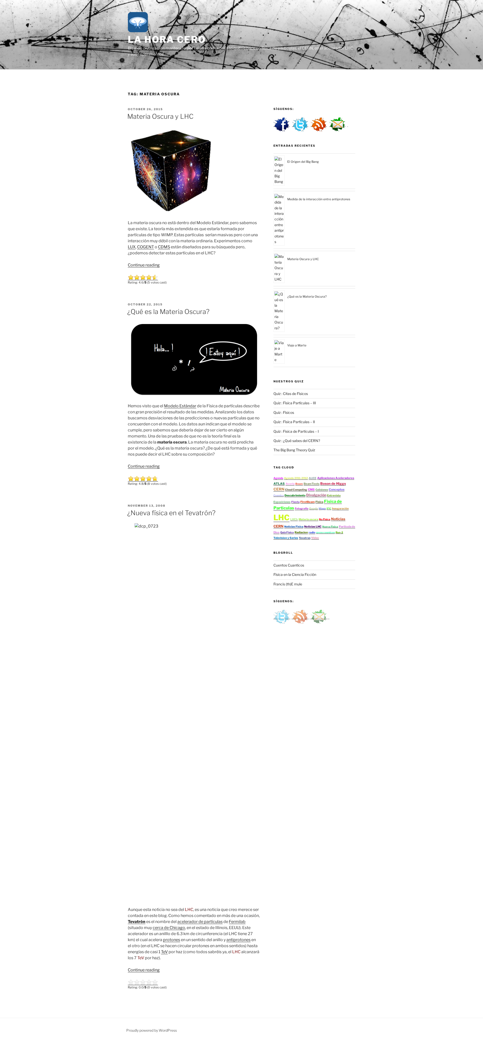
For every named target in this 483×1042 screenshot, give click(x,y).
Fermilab (237, 921)
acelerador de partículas (200, 921)
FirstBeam (307, 502)
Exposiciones (282, 502)
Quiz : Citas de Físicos (290, 393)
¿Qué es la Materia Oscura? (168, 311)
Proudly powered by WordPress (151, 1030)
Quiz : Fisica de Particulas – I (296, 431)
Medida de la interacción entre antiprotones (318, 199)
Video (315, 538)
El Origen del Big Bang (303, 162)
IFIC (329, 508)
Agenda (278, 478)
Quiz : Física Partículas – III (294, 403)
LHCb (294, 519)
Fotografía (301, 508)
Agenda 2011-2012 (296, 478)
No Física (324, 519)
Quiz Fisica (287, 532)
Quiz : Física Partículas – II (294, 422)
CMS (311, 489)
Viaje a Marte (296, 345)
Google (313, 508)
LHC (281, 517)
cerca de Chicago (169, 927)
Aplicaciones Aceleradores (335, 478)
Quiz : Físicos (283, 412)
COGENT (145, 247)
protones (171, 939)
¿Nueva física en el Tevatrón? (171, 513)
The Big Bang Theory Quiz (294, 450)
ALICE (312, 478)
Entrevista (334, 495)
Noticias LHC (312, 526)
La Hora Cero (167, 39)
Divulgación (316, 495)
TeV (164, 951)
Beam (299, 484)
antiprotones (238, 939)
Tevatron (304, 538)
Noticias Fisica (293, 526)
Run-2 (339, 532)
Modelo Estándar (180, 406)
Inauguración (340, 508)
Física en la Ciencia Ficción (294, 574)
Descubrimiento (295, 495)
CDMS (164, 247)
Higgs (322, 508)
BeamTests (311, 484)
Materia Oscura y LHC (160, 116)
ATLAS (279, 484)
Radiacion (301, 532)
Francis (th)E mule (287, 584)
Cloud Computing (296, 489)
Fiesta (295, 502)
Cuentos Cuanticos (288, 565)
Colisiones (321, 489)
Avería (290, 484)
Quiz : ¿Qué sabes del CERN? (296, 440)
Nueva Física (330, 526)
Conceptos (336, 489)
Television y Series (285, 538)
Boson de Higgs (333, 484)
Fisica (319, 502)
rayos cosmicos (325, 532)
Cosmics (278, 495)
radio (312, 532)
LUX (132, 247)
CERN (278, 489)
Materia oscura (308, 519)
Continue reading (144, 265)
